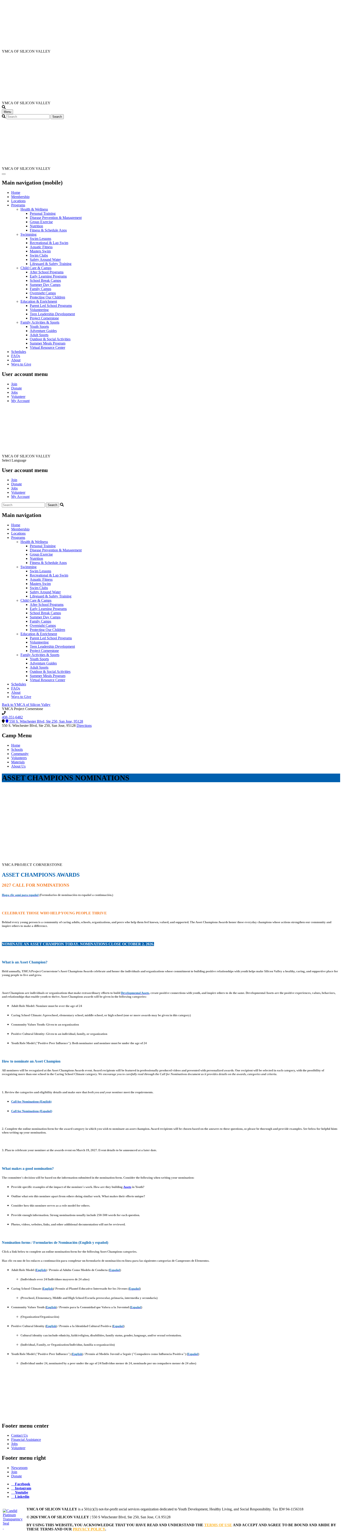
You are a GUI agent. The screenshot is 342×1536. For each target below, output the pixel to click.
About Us (18, 766)
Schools (17, 749)
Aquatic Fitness (41, 247)
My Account (20, 401)
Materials (18, 762)
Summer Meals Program (47, 343)
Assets (127, 1187)
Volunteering (39, 310)
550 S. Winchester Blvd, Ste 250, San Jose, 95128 (45, 721)
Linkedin (22, 1496)
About (15, 360)
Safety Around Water (45, 260)
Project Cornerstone (44, 318)
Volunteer (18, 397)
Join (14, 384)
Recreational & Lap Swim (49, 243)
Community (20, 754)
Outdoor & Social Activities (50, 339)
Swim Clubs (39, 255)
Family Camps (40, 289)
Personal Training (43, 213)
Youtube (21, 1492)
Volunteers (19, 758)
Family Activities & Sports (39, 322)
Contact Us (19, 1435)
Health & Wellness (34, 209)
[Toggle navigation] (4, 174)
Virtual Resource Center (47, 347)
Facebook (22, 1484)
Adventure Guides (43, 331)
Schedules (18, 352)
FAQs (15, 356)
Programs (18, 205)
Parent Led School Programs (51, 306)
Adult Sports (39, 335)
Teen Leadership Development (52, 314)
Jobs (14, 392)
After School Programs (47, 272)
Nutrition (36, 226)
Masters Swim (40, 251)
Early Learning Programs (48, 276)
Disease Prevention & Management (56, 218)
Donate (16, 388)
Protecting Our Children (47, 297)
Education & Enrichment (38, 301)
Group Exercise (41, 222)
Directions (84, 726)
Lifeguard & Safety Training (50, 264)
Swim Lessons (40, 239)
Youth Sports (39, 327)
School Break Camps (45, 280)
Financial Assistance (26, 1440)
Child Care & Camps (35, 268)
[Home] (24, 47)
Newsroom (19, 1468)
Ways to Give (21, 364)
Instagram (23, 1488)
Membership (20, 197)
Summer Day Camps (45, 285)
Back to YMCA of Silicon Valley (26, 705)
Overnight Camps (43, 293)
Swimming (28, 234)
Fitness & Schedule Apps (48, 230)
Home (15, 193)
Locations (18, 201)
